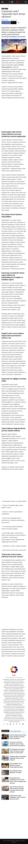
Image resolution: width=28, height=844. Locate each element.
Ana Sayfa (3, 6)
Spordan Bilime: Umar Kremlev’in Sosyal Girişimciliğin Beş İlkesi (16, 765)
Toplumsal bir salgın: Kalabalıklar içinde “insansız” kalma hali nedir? (18, 797)
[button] (2, 2)
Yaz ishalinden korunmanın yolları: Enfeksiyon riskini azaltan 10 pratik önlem (17, 751)
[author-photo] (14, 673)
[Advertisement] (14, 115)
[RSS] (17, 724)
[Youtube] (23, 724)
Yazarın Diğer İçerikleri (15, 731)
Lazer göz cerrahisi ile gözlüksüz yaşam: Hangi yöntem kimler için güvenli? (17, 743)
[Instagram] (7, 724)
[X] (20, 724)
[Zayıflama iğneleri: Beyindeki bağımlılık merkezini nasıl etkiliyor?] (5, 758)
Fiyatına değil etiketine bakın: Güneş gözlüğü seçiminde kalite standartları (18, 736)
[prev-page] (2, 803)
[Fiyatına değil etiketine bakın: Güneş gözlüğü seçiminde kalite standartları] (5, 736)
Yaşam (6, 8)
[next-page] (5, 803)
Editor (6, 20)
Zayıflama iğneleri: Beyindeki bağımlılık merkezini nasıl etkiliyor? (18, 758)
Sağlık (8, 6)
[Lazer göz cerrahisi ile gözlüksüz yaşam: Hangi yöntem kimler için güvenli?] (5, 743)
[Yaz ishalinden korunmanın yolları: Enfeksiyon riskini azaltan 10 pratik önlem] (5, 751)
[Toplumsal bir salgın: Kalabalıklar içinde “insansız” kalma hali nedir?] (5, 797)
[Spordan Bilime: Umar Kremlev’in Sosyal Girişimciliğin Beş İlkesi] (5, 765)
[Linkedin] (11, 724)
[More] (18, 22)
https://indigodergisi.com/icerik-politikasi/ (14, 677)
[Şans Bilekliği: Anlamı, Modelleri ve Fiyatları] (5, 772)
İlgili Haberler (5, 731)
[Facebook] (4, 724)
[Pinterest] (14, 724)
